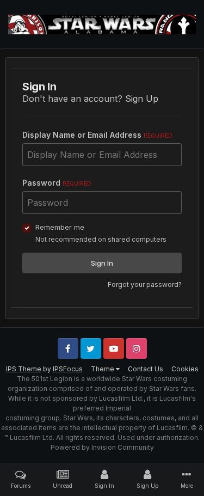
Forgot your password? (145, 284)
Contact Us (145, 369)
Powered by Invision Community (102, 447)
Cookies (185, 369)
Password (56, 182)
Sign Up (141, 98)
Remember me (59, 227)
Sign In (102, 263)
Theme (103, 369)
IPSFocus (68, 369)
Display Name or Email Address (97, 134)
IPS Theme (23, 369)
